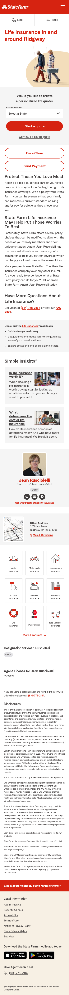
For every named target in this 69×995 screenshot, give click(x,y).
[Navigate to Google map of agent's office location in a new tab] (42, 497)
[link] (17, 6)
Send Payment (35, 166)
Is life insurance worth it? (20, 374)
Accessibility (11, 915)
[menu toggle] (62, 6)
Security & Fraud (13, 910)
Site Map (9, 936)
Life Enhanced (30, 326)
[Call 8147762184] (27, 497)
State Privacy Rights (15, 931)
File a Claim (34, 153)
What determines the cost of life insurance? (20, 418)
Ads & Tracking (12, 904)
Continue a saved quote (34, 136)
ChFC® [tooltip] (35, 490)
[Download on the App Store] (15, 955)
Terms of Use (11, 920)
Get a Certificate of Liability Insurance (34, 503)
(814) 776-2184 (30, 307)
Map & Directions (43, 535)
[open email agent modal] (34, 497)
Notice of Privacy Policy (17, 926)
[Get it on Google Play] (41, 955)
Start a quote (34, 126)
